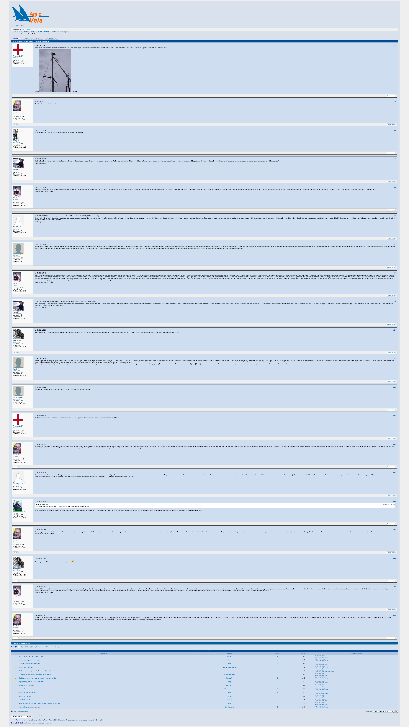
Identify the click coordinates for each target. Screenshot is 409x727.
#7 (395, 244)
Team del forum (20, 720)
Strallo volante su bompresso (28, 692)
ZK (14, 198)
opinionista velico (329, 671)
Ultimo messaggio (319, 657)
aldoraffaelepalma (229, 674)
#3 (395, 130)
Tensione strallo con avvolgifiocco (29, 663)
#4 (395, 159)
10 (41, 38)
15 (277, 660)
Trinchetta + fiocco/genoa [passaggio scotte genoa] (35, 674)
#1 (395, 45)
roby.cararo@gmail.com (229, 667)
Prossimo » (51, 38)
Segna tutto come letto (85, 720)
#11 (394, 358)
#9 (395, 301)
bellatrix (229, 696)
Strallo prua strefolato (25, 667)
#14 (394, 444)
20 (46, 38)
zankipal (16, 340)
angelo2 (16, 226)
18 (277, 703)
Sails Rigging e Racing (58, 32)
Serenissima (18, 483)
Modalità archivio (71, 720)
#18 (394, 558)
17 (277, 674)
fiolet (15, 369)
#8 (395, 273)
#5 (395, 187)
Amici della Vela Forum (41, 720)
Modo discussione (392, 41)
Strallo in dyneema (25, 696)
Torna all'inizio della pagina (57, 720)
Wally (15, 141)
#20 (394, 615)
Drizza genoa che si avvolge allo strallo (31, 656)
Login (23, 29)
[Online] (23, 56)
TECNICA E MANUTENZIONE (39, 32)
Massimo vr (229, 685)
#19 (394, 587)
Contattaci (29, 720)
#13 (394, 415)
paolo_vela (17, 397)
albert (326, 657)
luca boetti (327, 668)
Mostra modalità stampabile (21, 711)
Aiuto (22, 25)
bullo (15, 112)
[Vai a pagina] (57, 39)
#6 (395, 216)
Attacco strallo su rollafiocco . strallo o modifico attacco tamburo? (39, 703)
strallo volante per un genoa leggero (30, 660)
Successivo (25, 643)
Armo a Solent (23, 689)
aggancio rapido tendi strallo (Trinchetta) (31, 682)
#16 (394, 501)
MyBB (35, 723)
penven (16, 255)
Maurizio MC (229, 678)
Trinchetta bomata (24, 700)
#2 (395, 102)
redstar (229, 700)
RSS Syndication (98, 720)
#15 (394, 473)
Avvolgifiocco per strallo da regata (29, 707)
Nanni (15, 169)
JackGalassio (229, 707)
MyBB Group (48, 723)
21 (277, 696)
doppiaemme (229, 671)
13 (277, 667)
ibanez (229, 656)
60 (277, 671)
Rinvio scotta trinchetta (26, 685)
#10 (394, 330)
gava (229, 703)
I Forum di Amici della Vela (20, 32)
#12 (394, 387)
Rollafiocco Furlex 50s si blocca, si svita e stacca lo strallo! (37, 678)
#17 (394, 530)
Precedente (16, 643)
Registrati (27, 29)
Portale (18, 25)
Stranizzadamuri (229, 689)
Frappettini (17, 56)
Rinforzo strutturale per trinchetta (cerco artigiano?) (35, 671)
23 (277, 663)
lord (326, 697)
